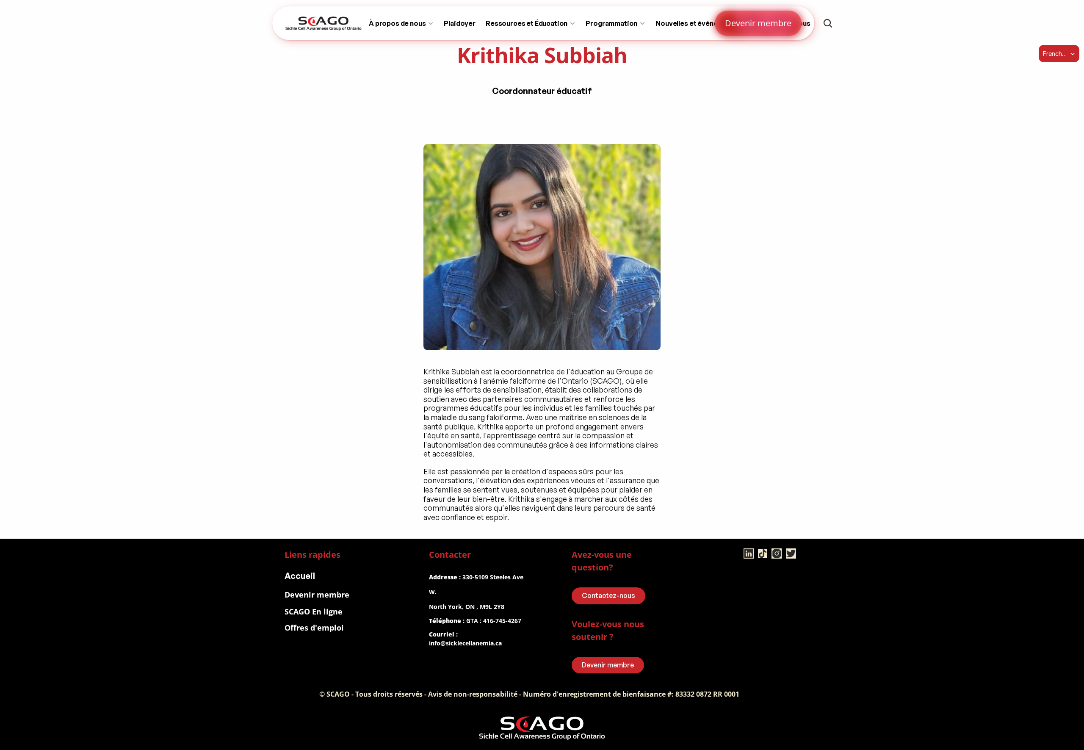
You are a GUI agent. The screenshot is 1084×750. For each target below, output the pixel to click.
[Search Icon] (827, 23)
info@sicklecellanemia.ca (465, 643)
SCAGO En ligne (314, 611)
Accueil (300, 575)
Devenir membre (317, 594)
